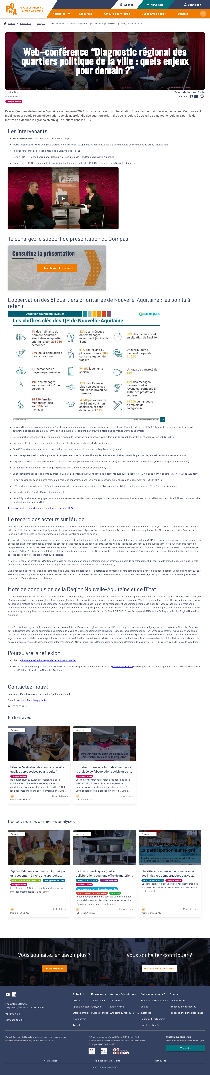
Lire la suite (43, 891)
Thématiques (98, 1000)
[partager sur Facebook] (191, 96)
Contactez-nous (54, 968)
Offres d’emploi (81, 1012)
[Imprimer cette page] (202, 96)
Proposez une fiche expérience (186, 1012)
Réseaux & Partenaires (153, 1018)
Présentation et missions (154, 1000)
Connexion (194, 4)
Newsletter (157, 4)
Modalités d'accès (150, 1024)
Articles (77, 1000)
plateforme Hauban (122, 666)
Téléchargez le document (59, 268)
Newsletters (79, 1018)
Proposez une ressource (159, 968)
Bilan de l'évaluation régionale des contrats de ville (48, 660)
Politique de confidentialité (107, 1060)
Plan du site (160, 1060)
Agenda (128, 4)
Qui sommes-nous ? (154, 13)
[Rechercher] (203, 14)
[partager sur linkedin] (196, 96)
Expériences (117, 1006)
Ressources (84, 13)
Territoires (116, 1000)
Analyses (41, 23)
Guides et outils (99, 1012)
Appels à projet (81, 1006)
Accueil (11, 23)
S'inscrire (185, 1048)
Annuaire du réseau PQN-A (124, 1012)
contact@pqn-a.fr (14, 1019)
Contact (183, 13)
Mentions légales (51, 1060)
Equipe (144, 1006)
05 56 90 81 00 (12, 1013)
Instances (146, 1012)
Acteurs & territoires (117, 13)
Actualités (59, 13)
